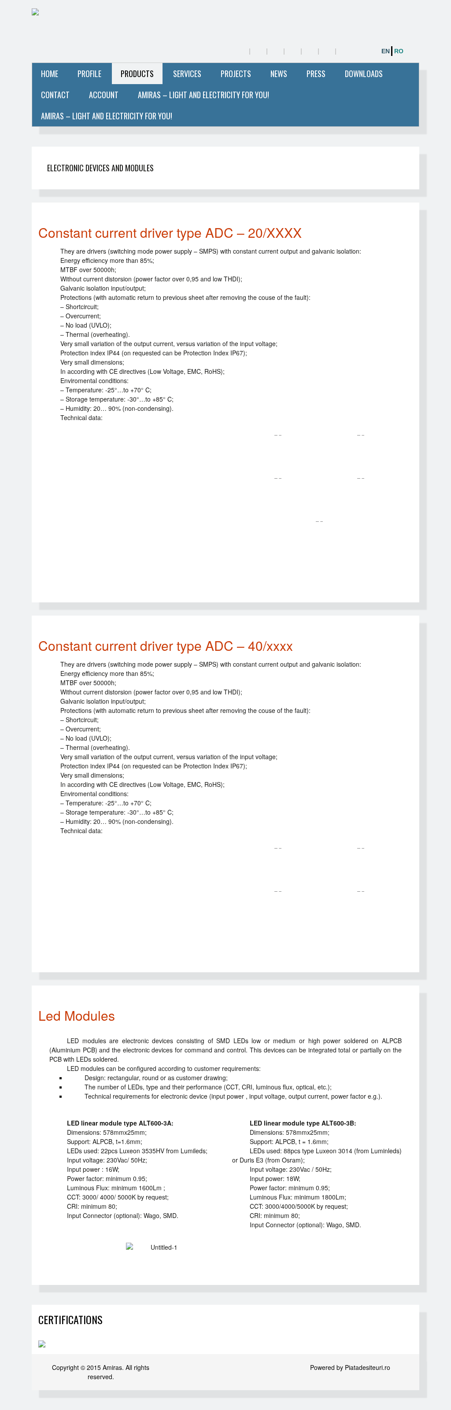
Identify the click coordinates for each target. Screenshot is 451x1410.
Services (187, 73)
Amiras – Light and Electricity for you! (203, 94)
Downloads (364, 73)
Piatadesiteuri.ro (367, 1367)
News (278, 73)
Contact (55, 94)
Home (49, 73)
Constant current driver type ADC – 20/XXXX (170, 232)
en (385, 51)
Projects (236, 73)
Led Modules (76, 1015)
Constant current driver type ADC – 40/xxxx (165, 645)
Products (137, 73)
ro (398, 51)
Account (103, 94)
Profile (89, 73)
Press (316, 73)
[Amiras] (108, 13)
